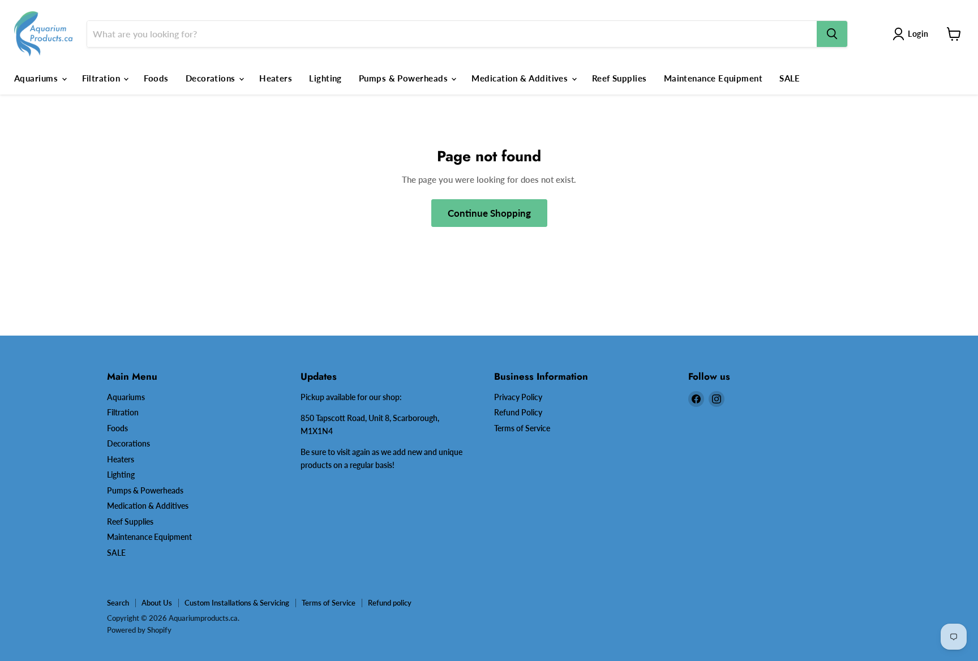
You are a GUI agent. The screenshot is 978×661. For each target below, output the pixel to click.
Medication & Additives (520, 78)
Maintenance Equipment (713, 78)
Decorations (212, 78)
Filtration (102, 78)
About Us (156, 602)
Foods (156, 78)
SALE (789, 78)
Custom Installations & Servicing (237, 602)
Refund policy (389, 602)
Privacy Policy (518, 397)
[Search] (832, 34)
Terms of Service (522, 428)
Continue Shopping (489, 213)
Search (118, 602)
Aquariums (37, 78)
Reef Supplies (619, 78)
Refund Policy (518, 412)
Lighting (325, 78)
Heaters (275, 78)
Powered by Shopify (139, 629)
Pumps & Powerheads (405, 78)
